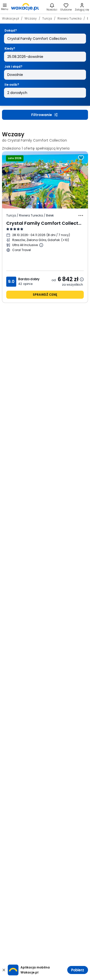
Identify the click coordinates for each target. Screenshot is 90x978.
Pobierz (77, 969)
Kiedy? (9, 48)
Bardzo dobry (29, 279)
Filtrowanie (41, 114)
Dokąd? (10, 30)
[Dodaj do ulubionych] (81, 157)
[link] (25, 7)
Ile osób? (11, 84)
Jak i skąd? (13, 66)
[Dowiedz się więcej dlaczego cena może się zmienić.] (82, 279)
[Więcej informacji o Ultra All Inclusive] (41, 245)
